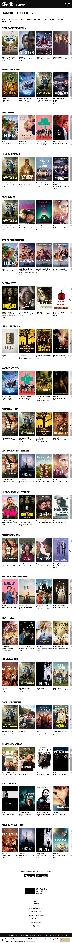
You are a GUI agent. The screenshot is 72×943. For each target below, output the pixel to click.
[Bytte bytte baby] (10, 759)
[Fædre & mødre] (44, 169)
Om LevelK (36, 919)
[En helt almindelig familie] (44, 591)
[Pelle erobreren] (27, 212)
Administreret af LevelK (36, 915)
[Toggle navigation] (69, 4)
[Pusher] (61, 759)
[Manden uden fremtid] (61, 507)
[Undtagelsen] (61, 43)
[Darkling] (61, 383)
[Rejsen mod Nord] (27, 84)
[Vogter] (27, 43)
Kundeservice (36, 922)
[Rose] (61, 212)
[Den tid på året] (61, 298)
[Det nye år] (10, 674)
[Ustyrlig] (44, 466)
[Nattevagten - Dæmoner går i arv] (10, 298)
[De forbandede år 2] (44, 255)
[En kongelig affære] (61, 591)
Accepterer (65, 940)
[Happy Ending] (61, 550)
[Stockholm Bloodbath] (44, 341)
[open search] (65, 4)
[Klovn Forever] (61, 633)
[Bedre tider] (61, 674)
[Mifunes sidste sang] (27, 633)
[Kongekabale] (44, 674)
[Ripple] (10, 341)
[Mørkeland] (27, 466)
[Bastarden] (61, 424)
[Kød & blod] (44, 43)
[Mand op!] (10, 591)
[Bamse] (61, 840)
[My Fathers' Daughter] (10, 507)
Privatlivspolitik (36, 912)
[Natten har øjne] (44, 212)
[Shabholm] (10, 633)
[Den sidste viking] (44, 84)
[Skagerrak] (44, 633)
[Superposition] (27, 591)
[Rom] (44, 717)
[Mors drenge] (27, 550)
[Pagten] (44, 550)
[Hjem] (10, 127)
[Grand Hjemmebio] (35, 902)
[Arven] (10, 798)
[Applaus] (44, 298)
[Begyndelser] (27, 127)
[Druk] (27, 759)
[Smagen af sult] (44, 507)
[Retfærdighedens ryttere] (61, 84)
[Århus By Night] (27, 798)
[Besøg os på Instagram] (33, 926)
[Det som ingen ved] (44, 798)
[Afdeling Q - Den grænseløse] (27, 341)
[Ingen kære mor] (10, 424)
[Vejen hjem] (27, 169)
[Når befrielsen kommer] (61, 341)
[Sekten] (61, 798)
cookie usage (29, 941)
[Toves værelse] (27, 298)
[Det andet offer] (61, 127)
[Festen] (44, 759)
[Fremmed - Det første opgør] (44, 383)
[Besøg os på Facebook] (38, 926)
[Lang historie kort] (44, 127)
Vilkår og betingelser (36, 908)
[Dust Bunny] (10, 84)
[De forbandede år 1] (61, 255)
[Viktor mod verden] (61, 717)
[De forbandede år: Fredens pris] (27, 255)
